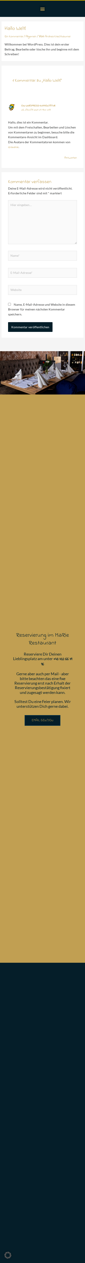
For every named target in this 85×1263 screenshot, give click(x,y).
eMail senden (42, 720)
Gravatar (13, 147)
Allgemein (31, 36)
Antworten (70, 158)
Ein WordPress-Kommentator (38, 105)
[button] (42, 8)
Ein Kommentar (14, 36)
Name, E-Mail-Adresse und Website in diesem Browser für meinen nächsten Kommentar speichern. (41, 309)
